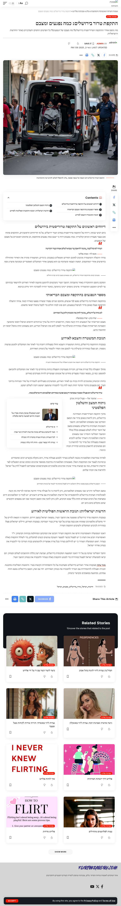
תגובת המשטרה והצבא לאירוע (86, 215)
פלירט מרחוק (49, 831)
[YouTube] (92, 886)
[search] (26, 3)
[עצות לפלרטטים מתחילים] (89, 812)
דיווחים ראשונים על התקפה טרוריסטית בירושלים (80, 204)
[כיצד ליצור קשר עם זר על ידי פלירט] (31, 651)
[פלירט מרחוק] (31, 812)
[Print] (86, 55)
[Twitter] (97, 886)
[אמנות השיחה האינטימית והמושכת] (112, 3)
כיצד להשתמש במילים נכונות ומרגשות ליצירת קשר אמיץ (34, 432)
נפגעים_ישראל (62, 586)
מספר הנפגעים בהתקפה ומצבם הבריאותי (82, 209)
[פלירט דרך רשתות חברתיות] (89, 759)
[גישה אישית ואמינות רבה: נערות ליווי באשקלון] (89, 703)
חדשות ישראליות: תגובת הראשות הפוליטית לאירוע (29, 210)
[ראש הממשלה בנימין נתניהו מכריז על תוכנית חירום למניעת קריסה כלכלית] (50, 415)
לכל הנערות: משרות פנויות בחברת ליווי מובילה (38, 437)
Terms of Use (108, 901)
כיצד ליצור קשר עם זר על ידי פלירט (39, 670)
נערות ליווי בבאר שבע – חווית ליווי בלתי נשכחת (38, 442)
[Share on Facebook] (104, 55)
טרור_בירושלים (75, 586)
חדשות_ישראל (87, 586)
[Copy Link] (92, 55)
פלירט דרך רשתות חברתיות (99, 778)
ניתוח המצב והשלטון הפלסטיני (37, 205)
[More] (81, 55)
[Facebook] (102, 886)
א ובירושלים (50, 427)
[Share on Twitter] (98, 55)
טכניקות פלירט (112, 16)
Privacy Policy (91, 901)
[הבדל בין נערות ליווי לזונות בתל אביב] (89, 651)
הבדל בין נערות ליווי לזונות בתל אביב (95, 670)
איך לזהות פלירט (47, 778)
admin (100, 43)
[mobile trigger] (6, 3)
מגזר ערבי (101, 565)
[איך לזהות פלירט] (31, 759)
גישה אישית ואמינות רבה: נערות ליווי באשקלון (91, 722)
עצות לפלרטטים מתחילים (100, 831)
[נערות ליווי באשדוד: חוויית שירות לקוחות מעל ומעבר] (31, 703)
